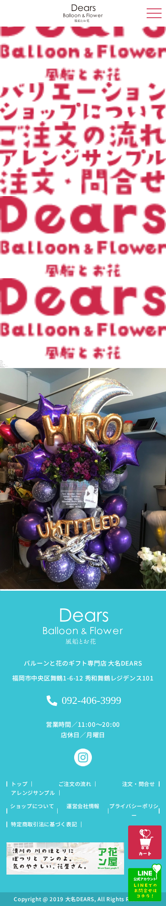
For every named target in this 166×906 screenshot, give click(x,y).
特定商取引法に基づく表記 (44, 824)
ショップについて (32, 806)
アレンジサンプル (33, 792)
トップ (19, 784)
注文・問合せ (138, 784)
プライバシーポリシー (134, 810)
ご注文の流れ (74, 784)
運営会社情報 (83, 806)
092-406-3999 (91, 700)
